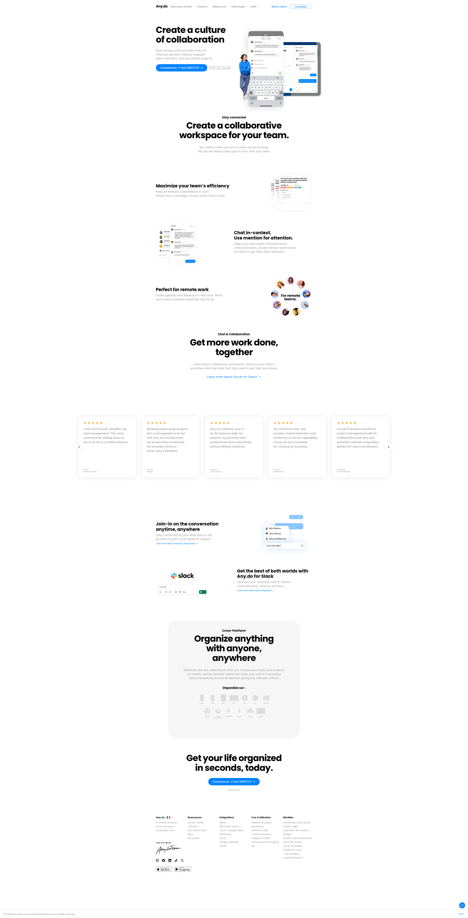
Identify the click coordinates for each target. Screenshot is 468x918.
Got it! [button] (461, 914)
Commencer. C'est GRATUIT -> (181, 68)
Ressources (219, 6)
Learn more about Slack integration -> (255, 590)
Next (388, 447)
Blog (190, 834)
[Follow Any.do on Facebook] (163, 860)
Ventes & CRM (259, 830)
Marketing (257, 826)
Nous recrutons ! (165, 826)
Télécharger (238, 6)
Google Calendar (229, 842)
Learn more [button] (70, 914)
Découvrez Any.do (181, 6)
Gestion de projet (261, 822)
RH (253, 845)
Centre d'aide (195, 822)
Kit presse (193, 838)
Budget (287, 834)
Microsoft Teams (229, 826)
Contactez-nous (165, 830)
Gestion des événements (297, 838)
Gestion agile (290, 826)
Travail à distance (261, 834)
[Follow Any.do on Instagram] (157, 860)
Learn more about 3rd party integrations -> (177, 543)
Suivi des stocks (292, 842)
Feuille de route (292, 849)
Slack (222, 822)
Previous (79, 447)
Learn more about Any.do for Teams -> (234, 377)
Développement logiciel (265, 842)
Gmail (222, 838)
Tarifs (253, 6)
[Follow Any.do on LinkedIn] (169, 860)
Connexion (301, 6)
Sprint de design (292, 845)
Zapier (223, 845)
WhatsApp (225, 834)
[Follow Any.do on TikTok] (176, 860)
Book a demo (279, 6)
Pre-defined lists (197, 830)
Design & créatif (260, 838)
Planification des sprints (296, 822)
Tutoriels (193, 826)
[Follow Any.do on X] (182, 860)
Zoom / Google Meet (231, 830)
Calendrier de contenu (296, 830)
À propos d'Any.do (166, 822)
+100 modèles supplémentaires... (294, 855)
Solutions (202, 6)
